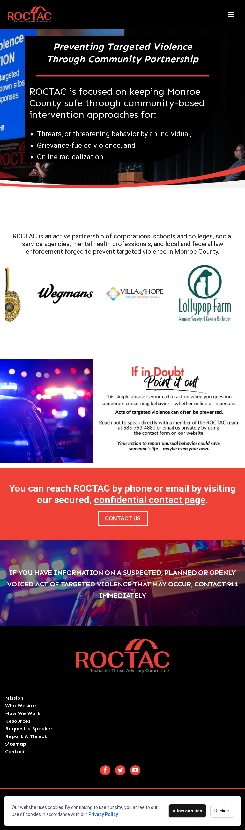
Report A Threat (26, 736)
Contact (15, 752)
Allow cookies (187, 810)
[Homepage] (29, 14)
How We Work (23, 713)
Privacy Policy (103, 814)
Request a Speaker (29, 729)
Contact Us (122, 518)
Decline (221, 810)
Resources (17, 721)
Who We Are (20, 706)
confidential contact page (149, 499)
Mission (14, 698)
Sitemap (15, 744)
